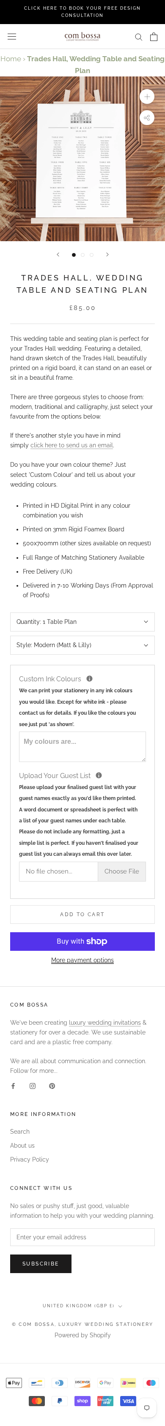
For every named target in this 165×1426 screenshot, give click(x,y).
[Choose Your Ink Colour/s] (89, 678)
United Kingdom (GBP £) (79, 1306)
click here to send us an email (71, 445)
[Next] (107, 254)
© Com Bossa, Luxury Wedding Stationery (83, 1324)
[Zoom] (147, 96)
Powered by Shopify (83, 1335)
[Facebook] (13, 1085)
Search (20, 1131)
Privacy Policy (29, 1159)
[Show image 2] (83, 255)
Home (10, 58)
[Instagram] (33, 1085)
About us (22, 1145)
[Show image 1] (74, 255)
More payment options (82, 960)
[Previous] (58, 254)
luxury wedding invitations (105, 1022)
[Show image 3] (92, 255)
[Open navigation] (12, 36)
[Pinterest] (52, 1085)
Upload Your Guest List (82, 813)
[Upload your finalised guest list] (99, 775)
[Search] (139, 36)
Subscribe (40, 1264)
